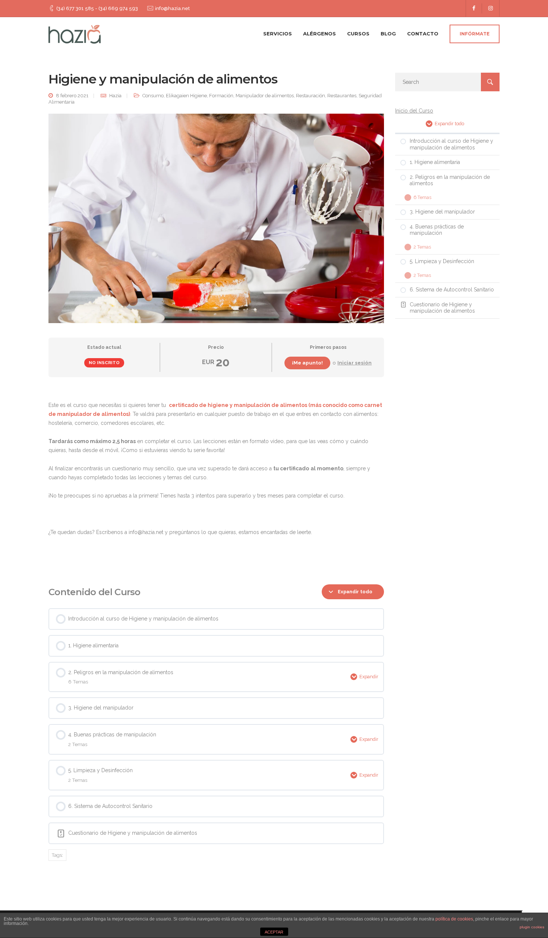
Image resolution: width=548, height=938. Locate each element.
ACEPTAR (274, 932)
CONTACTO (422, 34)
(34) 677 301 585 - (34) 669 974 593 (97, 8)
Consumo (153, 95)
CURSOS (358, 34)
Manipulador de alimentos (265, 95)
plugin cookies (532, 927)
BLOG (388, 34)
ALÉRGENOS (319, 34)
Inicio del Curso (414, 111)
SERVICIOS (277, 34)
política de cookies (454, 919)
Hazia (115, 95)
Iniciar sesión (354, 363)
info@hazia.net (172, 8)
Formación (221, 95)
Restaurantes (341, 95)
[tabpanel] (216, 477)
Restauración (310, 95)
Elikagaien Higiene (186, 95)
